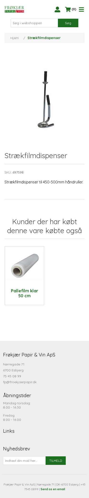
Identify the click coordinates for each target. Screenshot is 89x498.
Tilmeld (55, 460)
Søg (68, 23)
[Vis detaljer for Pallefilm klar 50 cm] (24, 266)
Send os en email (53, 489)
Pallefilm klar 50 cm (24, 293)
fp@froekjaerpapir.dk (20, 382)
